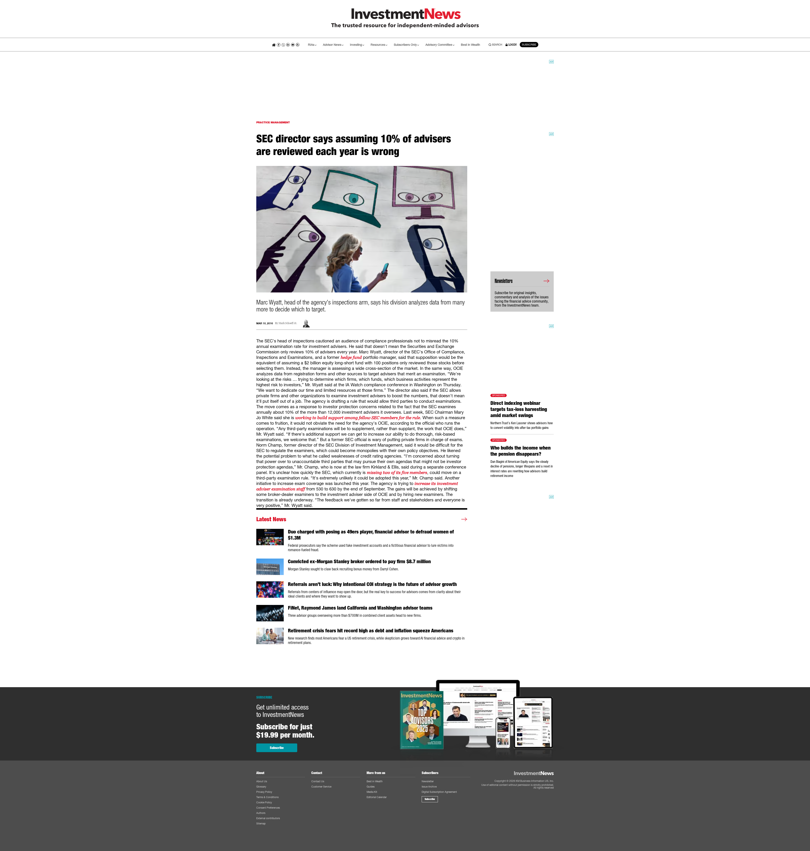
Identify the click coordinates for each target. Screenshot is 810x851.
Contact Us (317, 781)
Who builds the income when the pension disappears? (520, 451)
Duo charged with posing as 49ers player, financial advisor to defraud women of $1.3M (371, 535)
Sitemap (261, 823)
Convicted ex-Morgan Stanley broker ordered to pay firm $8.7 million (359, 561)
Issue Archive (429, 786)
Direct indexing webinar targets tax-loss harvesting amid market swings (518, 409)
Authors (260, 813)
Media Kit (372, 791)
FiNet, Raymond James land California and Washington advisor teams (360, 608)
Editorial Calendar (377, 797)
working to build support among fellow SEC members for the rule (357, 417)
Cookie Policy (264, 802)
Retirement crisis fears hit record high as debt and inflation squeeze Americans (370, 631)
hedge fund (351, 357)
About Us (261, 781)
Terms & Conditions (267, 797)
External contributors (268, 818)
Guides (371, 786)
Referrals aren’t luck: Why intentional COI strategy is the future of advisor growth (372, 584)
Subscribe (277, 748)
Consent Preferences (268, 807)
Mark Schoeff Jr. (288, 323)
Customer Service (321, 786)
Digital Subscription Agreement (439, 791)
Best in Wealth (470, 44)
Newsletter (428, 781)
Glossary (261, 786)
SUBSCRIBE (529, 44)
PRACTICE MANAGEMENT (273, 122)
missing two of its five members (397, 472)
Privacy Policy (264, 791)
